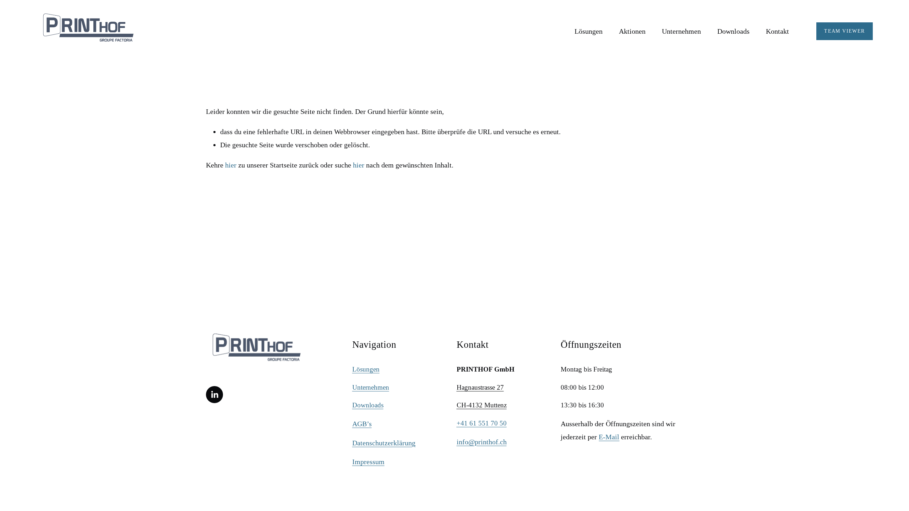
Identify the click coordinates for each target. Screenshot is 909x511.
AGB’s (362, 424)
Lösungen (589, 31)
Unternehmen (370, 387)
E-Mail (609, 437)
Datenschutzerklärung (383, 443)
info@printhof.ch (482, 442)
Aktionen (632, 31)
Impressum (368, 462)
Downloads (733, 31)
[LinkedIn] (214, 394)
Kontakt (777, 31)
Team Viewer (844, 31)
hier (230, 165)
